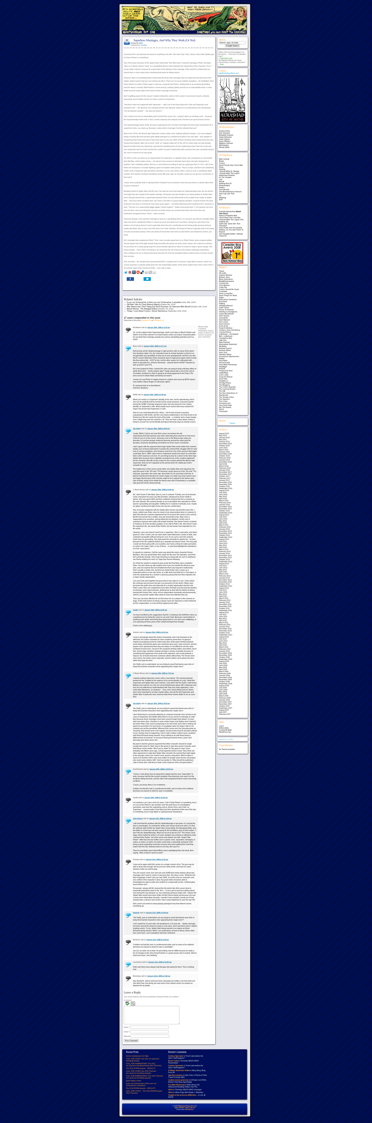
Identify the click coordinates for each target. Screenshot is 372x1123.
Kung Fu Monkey (225, 328)
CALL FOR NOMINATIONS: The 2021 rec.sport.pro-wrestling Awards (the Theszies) (143, 1065)
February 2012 (225, 600)
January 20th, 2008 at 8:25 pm (158, 703)
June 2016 (223, 495)
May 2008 (223, 692)
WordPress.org (225, 732)
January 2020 (224, 452)
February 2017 (225, 478)
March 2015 (223, 525)
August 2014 (224, 539)
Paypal (232, 423)
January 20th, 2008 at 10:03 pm (161, 769)
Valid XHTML (179, 1107)
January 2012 (224, 602)
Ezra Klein (223, 302)
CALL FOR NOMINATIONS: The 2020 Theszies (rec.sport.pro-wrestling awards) (144, 1077)
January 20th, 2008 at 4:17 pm (155, 346)
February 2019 (225, 458)
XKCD (221, 409)
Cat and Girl (223, 283)
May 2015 (223, 521)
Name (127, 1027)
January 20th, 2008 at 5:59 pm (158, 428)
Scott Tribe (223, 379)
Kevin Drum (223, 326)
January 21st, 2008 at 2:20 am (160, 818)
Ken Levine (223, 322)
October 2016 (224, 486)
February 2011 (224, 625)
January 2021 (224, 442)
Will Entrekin (224, 145)
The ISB (222, 391)
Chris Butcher (224, 285)
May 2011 (223, 619)
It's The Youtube (225, 177)
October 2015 (224, 511)
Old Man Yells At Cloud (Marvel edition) (143, 304)
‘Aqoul (221, 271)
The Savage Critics (226, 397)
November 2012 (225, 582)
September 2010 (225, 635)
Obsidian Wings (225, 354)
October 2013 (224, 560)
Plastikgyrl (223, 367)
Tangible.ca (223, 381)
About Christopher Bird (228, 216)
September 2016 (225, 488)
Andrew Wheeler (225, 275)
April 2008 (223, 694)
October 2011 (224, 608)
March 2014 (223, 549)
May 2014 (223, 545)
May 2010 (223, 643)
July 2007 (223, 712)
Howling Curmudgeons (228, 312)
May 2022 (223, 436)
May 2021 (223, 440)
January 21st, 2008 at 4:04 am (157, 913)
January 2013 (224, 578)
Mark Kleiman (224, 342)
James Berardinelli (226, 314)
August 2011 (224, 612)
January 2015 (224, 529)
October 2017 (224, 476)
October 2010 (224, 633)
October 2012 (224, 584)
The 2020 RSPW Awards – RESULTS (140, 1068)
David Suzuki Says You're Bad (231, 165)
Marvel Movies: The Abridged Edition (142, 309)
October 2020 (224, 446)
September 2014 (225, 537)
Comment (128, 1000)
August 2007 (224, 710)
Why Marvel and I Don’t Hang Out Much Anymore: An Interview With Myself (158, 307)
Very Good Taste (225, 405)
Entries (224, 728)
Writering (222, 198)
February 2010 (225, 649)
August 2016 (224, 490)
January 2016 (224, 505)
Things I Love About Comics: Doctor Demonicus (147, 311)
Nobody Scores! (225, 348)
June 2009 (223, 665)
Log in (221, 726)
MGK (141, 43)
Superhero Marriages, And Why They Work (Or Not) (164, 40)
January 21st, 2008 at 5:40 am (157, 940)
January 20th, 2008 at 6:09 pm (162, 489)
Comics (144, 45)
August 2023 (224, 433)
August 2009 (224, 661)
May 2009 (223, 667)
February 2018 (225, 468)
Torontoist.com (224, 403)
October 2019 (224, 456)
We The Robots (225, 407)
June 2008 (223, 690)
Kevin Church (224, 324)
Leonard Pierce (225, 332)
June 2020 (223, 448)
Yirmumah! (223, 411)
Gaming (222, 169)
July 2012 (223, 590)
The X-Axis (223, 401)
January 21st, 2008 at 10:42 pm (160, 962)
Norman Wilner (225, 350)
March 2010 (223, 647)
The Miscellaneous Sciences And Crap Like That (230, 193)
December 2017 (225, 472)
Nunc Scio (223, 352)
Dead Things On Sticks (228, 295)
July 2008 (223, 688)
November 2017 (225, 474)
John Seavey (138, 818)
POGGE (222, 369)
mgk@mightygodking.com (228, 73)
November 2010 (225, 631)
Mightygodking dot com (187, 1106)
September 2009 (225, 659)
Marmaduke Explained (228, 344)
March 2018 (223, 466)
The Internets (224, 190)
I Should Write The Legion (229, 173)
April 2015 (223, 523)
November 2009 (225, 655)
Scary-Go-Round (225, 377)
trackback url (159, 320)
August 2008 (224, 686)
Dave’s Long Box (226, 293)
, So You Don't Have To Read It (231, 230)
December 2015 (225, 507)
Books (221, 161)
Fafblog (222, 304)
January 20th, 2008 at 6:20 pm (155, 610)
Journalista (223, 318)
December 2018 (225, 462)
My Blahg (222, 346)
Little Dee (223, 340)
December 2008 (225, 678)
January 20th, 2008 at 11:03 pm (156, 797)
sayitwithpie (223, 373)
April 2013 (223, 572)
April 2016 (223, 499)
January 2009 (224, 676)
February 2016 (225, 503)
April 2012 (223, 596)
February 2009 (225, 673)
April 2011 (223, 621)
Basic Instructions (226, 279)
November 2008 (225, 680)
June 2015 (223, 519)
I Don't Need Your (229, 218)
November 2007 (225, 704)
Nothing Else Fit (225, 183)
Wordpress (189, 1109)
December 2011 (225, 604)
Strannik (136, 913)
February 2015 (225, 527)
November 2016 (225, 484)
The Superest (224, 399)
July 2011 (223, 615)
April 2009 (223, 669)
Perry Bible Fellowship (228, 365)
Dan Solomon (224, 133)
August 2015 (224, 515)
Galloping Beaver (226, 306)
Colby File (223, 287)
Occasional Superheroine (229, 356)
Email (126, 1032)
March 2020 (223, 450)
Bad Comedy (224, 159)
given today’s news (133, 1081)
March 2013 (223, 574)
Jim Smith (137, 428)
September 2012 (225, 586)
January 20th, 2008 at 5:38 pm (155, 394)
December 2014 (225, 531)
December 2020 (225, 444)
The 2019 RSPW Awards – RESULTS (140, 1088)
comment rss (146, 320)
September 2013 (225, 562)
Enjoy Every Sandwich (228, 300)
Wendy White (224, 147)
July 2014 (223, 541)
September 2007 (225, 708)
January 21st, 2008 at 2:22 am (157, 859)
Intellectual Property (227, 175)
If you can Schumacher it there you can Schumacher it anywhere (154, 302)
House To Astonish (226, 310)
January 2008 (224, 700)
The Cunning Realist (227, 389)
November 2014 (225, 533)
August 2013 (224, 564)
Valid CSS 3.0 (190, 1107)
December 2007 (225, 702)
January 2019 (224, 460)
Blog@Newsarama (226, 281)
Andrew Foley (224, 131)
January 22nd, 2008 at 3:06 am (158, 976)
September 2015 (225, 513)
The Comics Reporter (227, 387)
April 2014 (223, 547)
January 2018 (224, 470)
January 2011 (224, 627)
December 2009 (225, 653)
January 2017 (224, 480)
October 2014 (224, 535)
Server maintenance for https (137, 1056)
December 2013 (225, 556)
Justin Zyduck (224, 139)
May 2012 (223, 594)
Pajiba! (222, 359)
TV (220, 196)
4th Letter (222, 273)
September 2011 (225, 610)
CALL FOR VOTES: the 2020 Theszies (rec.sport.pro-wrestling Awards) (141, 1072)
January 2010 (224, 651)
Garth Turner (224, 308)
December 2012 (225, 580)
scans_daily (223, 375)
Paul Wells (223, 361)
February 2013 (225, 576)
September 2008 (225, 684)
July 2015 (223, 517)
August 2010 (224, 637)
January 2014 (224, 553)
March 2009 (223, 671)
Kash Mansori (224, 320)
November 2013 (225, 558)
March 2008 (223, 696)
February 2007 (225, 714)
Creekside (223, 291)
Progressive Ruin (226, 371)
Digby (221, 298)
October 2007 (224, 706)
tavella (135, 610)
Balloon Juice (224, 277)
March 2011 (223, 623)
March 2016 (223, 501)
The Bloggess (224, 385)
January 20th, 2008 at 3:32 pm (158, 327)
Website (127, 1036)
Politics (222, 188)
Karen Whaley (224, 141)
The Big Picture (225, 383)
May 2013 (223, 570)
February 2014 (225, 551)
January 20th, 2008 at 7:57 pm (162, 673)
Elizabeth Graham (226, 135)
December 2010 (225, 629)
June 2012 (223, 592)
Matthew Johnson (226, 143)
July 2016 (223, 492)
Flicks (221, 167)
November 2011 (225, 606)
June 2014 (223, 543)
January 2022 (224, 438)
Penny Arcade (224, 363)
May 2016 (223, 497)
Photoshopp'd (224, 186)
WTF (221, 200)
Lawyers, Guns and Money (229, 330)
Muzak (221, 181)
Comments (225, 730)
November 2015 (225, 509)
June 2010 (223, 641)
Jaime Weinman (225, 137)
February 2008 (225, 698)
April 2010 (223, 645)
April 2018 (223, 464)
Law (220, 179)
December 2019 (225, 454)
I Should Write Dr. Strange (229, 171)
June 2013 (223, 568)
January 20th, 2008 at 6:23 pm (156, 632)
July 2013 (223, 566)
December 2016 (225, 482)
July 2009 (223, 663)
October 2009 (224, 657)
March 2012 (223, 598)
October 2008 (224, 682)
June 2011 (223, 617)
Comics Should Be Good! (229, 289)
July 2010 (223, 639)
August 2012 (224, 588)
